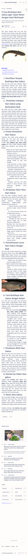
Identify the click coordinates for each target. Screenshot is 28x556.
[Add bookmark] (23, 26)
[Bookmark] (25, 2)
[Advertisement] (14, 521)
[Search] (20, 2)
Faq (17, 546)
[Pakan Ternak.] (11, 444)
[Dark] (23, 2)
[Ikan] (11, 417)
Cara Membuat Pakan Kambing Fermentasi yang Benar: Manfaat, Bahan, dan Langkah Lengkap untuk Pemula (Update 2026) (14, 478)
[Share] (25, 26)
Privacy (12, 546)
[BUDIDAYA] (5, 417)
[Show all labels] (7, 503)
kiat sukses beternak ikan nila (9, 72)
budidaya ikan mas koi (8, 70)
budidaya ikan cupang (8, 74)
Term (3, 546)
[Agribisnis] (10, 456)
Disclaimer (7, 546)
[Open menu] (2, 2)
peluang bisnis (5, 44)
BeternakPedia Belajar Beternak (11, 2)
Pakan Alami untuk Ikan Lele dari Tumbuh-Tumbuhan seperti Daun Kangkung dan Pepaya (15, 448)
